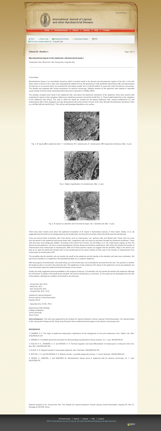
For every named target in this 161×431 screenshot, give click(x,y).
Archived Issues (61, 30)
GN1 (131, 424)
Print (32, 39)
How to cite (44, 39)
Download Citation (81, 39)
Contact (106, 30)
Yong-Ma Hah (58, 41)
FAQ (96, 30)
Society (86, 30)
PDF (96, 39)
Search (75, 30)
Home (47, 30)
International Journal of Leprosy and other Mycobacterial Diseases (66, 20)
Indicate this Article (62, 39)
